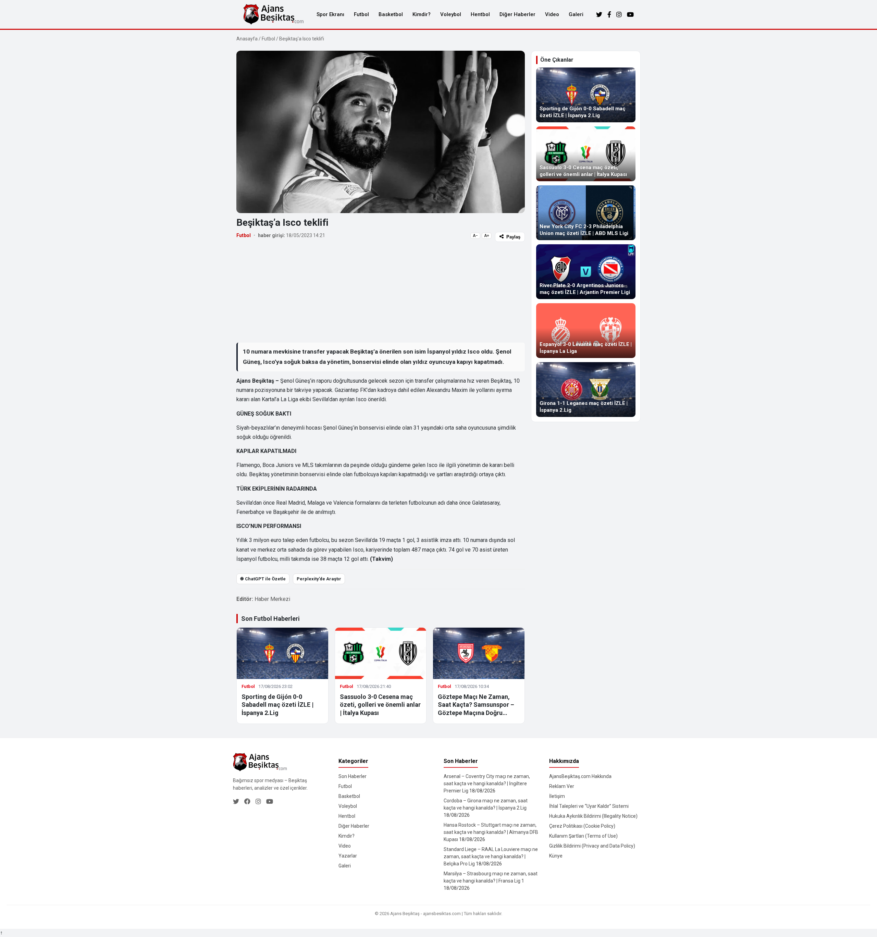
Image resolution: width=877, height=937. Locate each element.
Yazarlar (347, 856)
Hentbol (480, 14)
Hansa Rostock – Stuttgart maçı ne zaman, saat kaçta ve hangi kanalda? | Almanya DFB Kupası (491, 832)
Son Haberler (352, 776)
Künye (556, 856)
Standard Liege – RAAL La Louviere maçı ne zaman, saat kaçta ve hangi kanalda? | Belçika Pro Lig (491, 856)
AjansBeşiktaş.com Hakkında (580, 776)
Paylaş (513, 236)
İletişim (557, 796)
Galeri (576, 14)
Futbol (361, 14)
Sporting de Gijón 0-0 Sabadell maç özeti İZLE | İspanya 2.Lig (277, 704)
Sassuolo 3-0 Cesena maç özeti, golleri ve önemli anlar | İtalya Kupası (380, 704)
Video (552, 14)
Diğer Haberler (517, 14)
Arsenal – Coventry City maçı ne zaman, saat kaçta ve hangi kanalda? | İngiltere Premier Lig (487, 783)
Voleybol (450, 14)
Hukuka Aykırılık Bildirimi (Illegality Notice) (593, 816)
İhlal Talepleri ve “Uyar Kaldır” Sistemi (589, 806)
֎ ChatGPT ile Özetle (263, 578)
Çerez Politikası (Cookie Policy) (582, 826)
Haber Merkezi (272, 599)
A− (475, 235)
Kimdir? (421, 14)
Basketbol (391, 14)
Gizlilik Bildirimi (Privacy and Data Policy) (592, 846)
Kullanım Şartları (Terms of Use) (583, 836)
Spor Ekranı (330, 14)
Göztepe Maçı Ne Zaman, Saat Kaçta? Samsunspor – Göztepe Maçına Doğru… (476, 704)
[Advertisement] (380, 292)
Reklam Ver (561, 786)
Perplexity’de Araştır (319, 578)
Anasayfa (247, 38)
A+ (486, 235)
